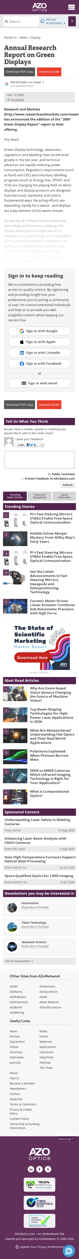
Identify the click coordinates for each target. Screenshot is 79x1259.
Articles (15, 1036)
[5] (15, 606)
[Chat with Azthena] (69, 1251)
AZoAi (43, 997)
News (23, 37)
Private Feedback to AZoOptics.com (50, 478)
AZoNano (16, 992)
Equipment (17, 1042)
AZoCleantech (19, 1002)
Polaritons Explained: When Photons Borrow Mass (49, 755)
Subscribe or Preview (35, 907)
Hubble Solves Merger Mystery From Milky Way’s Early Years (52, 537)
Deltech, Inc (19, 867)
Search (14, 1078)
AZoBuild (16, 1007)
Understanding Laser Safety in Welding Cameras (37, 821)
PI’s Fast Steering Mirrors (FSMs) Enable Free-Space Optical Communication (51, 518)
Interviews (17, 1057)
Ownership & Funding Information (25, 1126)
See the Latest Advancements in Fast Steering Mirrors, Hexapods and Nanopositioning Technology (48, 581)
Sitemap (45, 1062)
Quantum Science (34, 942)
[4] (15, 577)
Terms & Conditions (23, 1104)
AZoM (13, 986)
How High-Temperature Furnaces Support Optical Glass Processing (40, 859)
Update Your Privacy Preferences (41, 1247)
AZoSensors (47, 986)
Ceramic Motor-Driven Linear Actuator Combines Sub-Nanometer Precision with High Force (52, 606)
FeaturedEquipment (39, 496)
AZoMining (17, 1012)
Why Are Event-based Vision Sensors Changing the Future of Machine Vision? (50, 694)
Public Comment (63, 474)
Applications (48, 1047)
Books (43, 1031)
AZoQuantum (49, 992)
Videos (14, 1047)
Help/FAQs (47, 1057)
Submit (68, 485)
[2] (15, 538)
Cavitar (16, 830)
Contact (15, 1094)
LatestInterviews (64, 496)
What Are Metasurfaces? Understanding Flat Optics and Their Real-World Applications (52, 736)
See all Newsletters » (19, 961)
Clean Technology (34, 922)
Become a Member (22, 1083)
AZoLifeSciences (50, 1007)
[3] (15, 557)
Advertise (16, 1099)
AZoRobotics (18, 997)
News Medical (49, 1002)
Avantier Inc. (20, 882)
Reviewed (17, 100)
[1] (15, 519)
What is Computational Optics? (49, 793)
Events (44, 1036)
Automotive (30, 903)
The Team (46, 1068)
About (14, 1073)
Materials (46, 1042)
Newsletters (18, 1089)
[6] (15, 796)
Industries (46, 1052)
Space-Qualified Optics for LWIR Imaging (38, 875)
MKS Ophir (19, 849)
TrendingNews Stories (15, 496)
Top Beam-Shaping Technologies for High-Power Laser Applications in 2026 (51, 715)
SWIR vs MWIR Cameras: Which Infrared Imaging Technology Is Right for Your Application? (50, 776)
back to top (65, 1139)
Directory (16, 1052)
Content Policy (19, 1119)
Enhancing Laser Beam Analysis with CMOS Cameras (35, 840)
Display (36, 37)
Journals (15, 1062)
